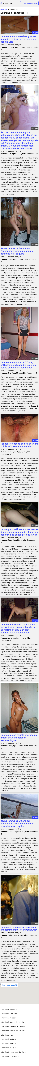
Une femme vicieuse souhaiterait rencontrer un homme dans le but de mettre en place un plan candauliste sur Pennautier (18, 628)
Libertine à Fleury (7, 1035)
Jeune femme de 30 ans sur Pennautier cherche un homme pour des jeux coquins (17, 824)
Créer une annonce (29, 3)
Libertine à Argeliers (9, 1009)
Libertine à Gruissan (8, 1039)
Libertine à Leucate (8, 1043)
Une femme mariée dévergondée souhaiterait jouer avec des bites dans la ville (18, 39)
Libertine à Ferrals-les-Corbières (13, 1031)
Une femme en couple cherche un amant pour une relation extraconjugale (19, 738)
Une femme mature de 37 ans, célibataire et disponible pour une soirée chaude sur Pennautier (19, 365)
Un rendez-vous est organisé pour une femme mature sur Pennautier (19, 928)
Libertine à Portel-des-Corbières (13, 1052)
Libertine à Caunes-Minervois (12, 1022)
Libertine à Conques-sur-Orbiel (13, 1026)
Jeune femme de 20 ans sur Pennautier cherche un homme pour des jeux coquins (17, 251)
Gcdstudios (6, 3)
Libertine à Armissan (9, 1014)
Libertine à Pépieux (8, 1048)
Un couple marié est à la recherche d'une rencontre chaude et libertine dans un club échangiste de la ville (19, 532)
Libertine (3, 9)
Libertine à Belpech (8, 1018)
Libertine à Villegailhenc (10, 1056)
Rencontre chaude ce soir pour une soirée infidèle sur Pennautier (19, 445)
